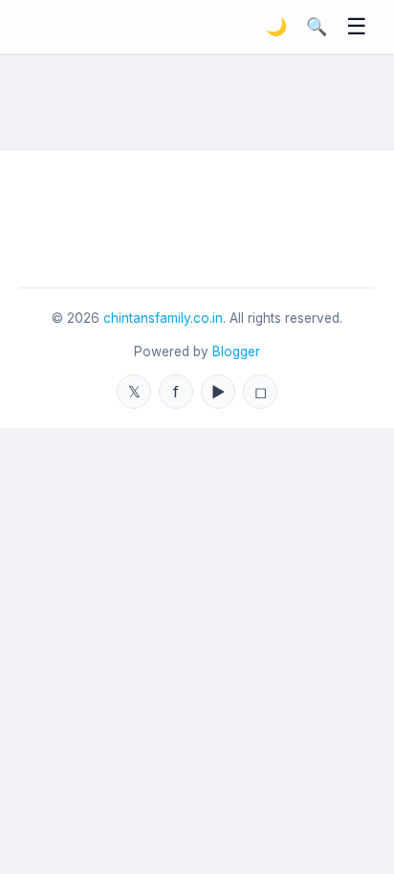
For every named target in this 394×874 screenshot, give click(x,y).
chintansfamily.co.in (163, 318)
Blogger (236, 351)
